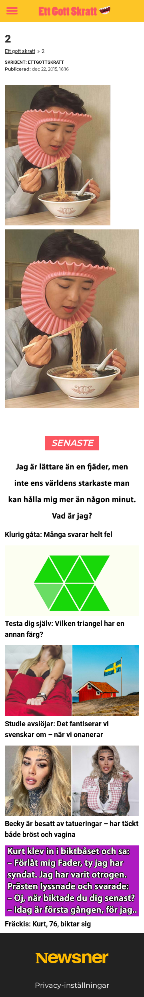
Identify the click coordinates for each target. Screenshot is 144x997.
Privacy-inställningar (72, 985)
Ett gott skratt (20, 51)
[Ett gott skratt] (72, 11)
